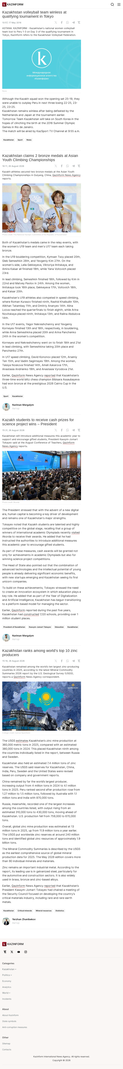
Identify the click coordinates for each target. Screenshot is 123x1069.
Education (59, 627)
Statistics (60, 911)
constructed (31, 614)
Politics (6, 975)
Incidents (6, 999)
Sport (20, 140)
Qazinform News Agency (66, 175)
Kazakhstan (8, 140)
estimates (22, 740)
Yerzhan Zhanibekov (24, 919)
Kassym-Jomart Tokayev (40, 627)
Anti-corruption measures (14, 1027)
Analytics (6, 987)
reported (49, 375)
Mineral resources (44, 911)
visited (75, 532)
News (29, 140)
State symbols (9, 1021)
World (5, 992)
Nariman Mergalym (23, 405)
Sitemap (6, 1043)
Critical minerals (25, 911)
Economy (6, 981)
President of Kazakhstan (14, 627)
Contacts (6, 1049)
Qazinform (18, 375)
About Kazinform (10, 1015)
